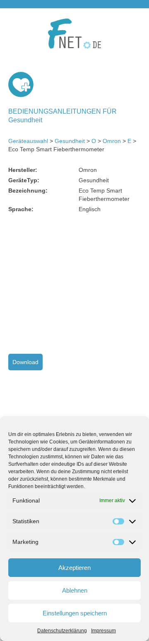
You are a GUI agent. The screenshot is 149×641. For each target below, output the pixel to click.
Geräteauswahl (28, 141)
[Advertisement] (77, 283)
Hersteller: (22, 170)
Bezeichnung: (28, 190)
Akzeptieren (74, 567)
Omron (112, 141)
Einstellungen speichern (75, 613)
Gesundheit (70, 141)
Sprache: (21, 209)
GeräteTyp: (23, 180)
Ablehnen (74, 590)
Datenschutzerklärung (62, 631)
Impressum (103, 631)
